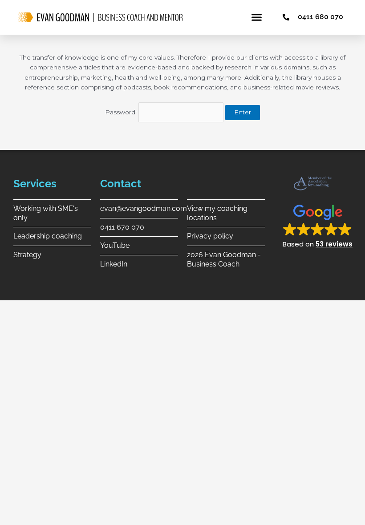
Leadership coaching (47, 236)
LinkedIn (113, 264)
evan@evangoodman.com (143, 208)
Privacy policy (210, 236)
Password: (121, 112)
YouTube (115, 245)
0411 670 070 (122, 227)
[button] (256, 17)
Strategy (27, 254)
